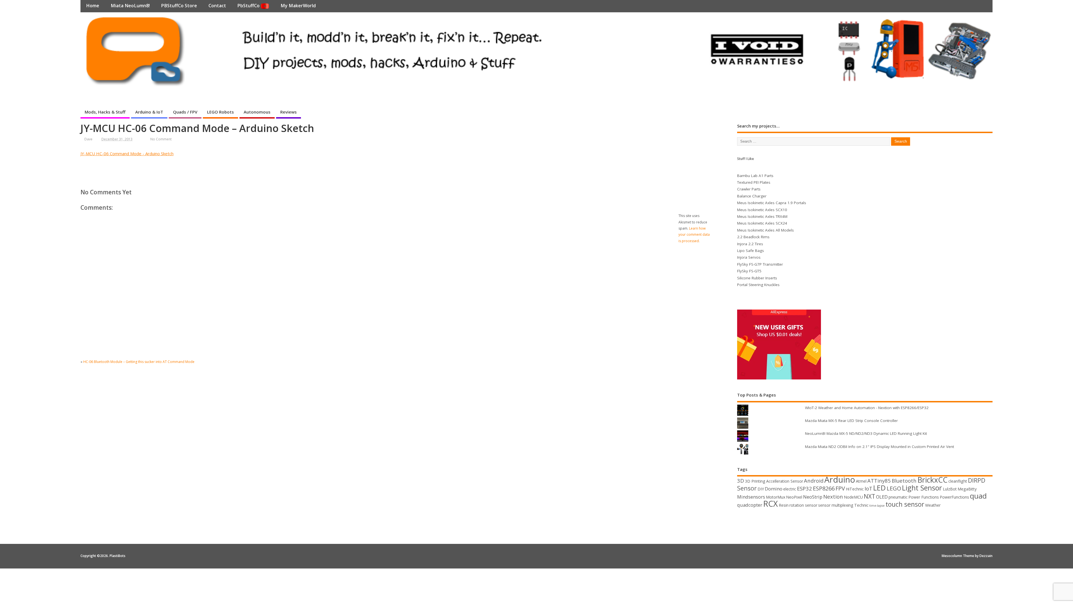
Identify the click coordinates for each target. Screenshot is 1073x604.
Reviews (288, 112)
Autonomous (257, 112)
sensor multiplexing (835, 505)
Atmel (861, 481)
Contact (217, 6)
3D (740, 480)
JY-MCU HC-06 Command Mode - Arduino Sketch (127, 153)
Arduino (839, 479)
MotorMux (775, 497)
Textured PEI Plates (753, 182)
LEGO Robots (220, 112)
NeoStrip (812, 497)
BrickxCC (932, 480)
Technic (861, 505)
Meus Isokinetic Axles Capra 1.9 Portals (771, 202)
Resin (784, 505)
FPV (840, 488)
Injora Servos (749, 257)
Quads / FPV (185, 112)
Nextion (833, 496)
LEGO (894, 488)
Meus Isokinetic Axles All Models (765, 230)
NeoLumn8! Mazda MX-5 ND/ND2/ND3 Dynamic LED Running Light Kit (866, 433)
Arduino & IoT (149, 112)
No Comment (161, 139)
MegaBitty (967, 489)
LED (879, 487)
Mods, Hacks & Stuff (105, 112)
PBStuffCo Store (179, 6)
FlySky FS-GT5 (749, 270)
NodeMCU (853, 497)
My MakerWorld (298, 6)
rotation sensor (803, 505)
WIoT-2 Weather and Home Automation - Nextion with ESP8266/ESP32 (867, 407)
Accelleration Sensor (784, 481)
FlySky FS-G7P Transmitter (760, 264)
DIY (761, 489)
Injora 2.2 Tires (750, 243)
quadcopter (749, 505)
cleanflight (957, 481)
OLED (882, 497)
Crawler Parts (749, 189)
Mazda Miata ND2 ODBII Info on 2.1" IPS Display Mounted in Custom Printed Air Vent (879, 446)
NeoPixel (794, 497)
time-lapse (877, 506)
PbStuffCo (249, 6)
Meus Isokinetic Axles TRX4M (762, 216)
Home (92, 6)
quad (978, 496)
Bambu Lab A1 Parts (755, 175)
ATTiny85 (879, 480)
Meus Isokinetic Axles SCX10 (762, 209)
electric (789, 489)
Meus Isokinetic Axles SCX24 (762, 223)
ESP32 (804, 488)
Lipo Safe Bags (750, 250)
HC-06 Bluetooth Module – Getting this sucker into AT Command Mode (138, 361)
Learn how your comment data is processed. (694, 234)
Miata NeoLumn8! (130, 6)
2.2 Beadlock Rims (753, 236)
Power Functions (923, 497)
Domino (773, 488)
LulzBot (950, 489)
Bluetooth (904, 480)
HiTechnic (855, 489)
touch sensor (905, 504)
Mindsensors (751, 497)
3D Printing (755, 481)
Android (813, 480)
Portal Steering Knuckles (758, 284)
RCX (770, 503)
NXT (869, 496)
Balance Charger (751, 196)
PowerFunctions (954, 497)
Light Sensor (922, 487)
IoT (868, 488)
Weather (933, 505)
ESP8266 (824, 488)
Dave (88, 139)
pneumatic (898, 497)
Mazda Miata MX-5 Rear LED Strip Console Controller (851, 420)
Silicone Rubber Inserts (757, 277)
